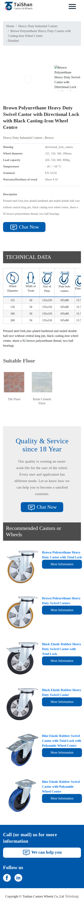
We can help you (46, 852)
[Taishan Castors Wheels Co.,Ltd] (7, 877)
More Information (62, 564)
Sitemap (72, 896)
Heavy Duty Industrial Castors (37, 26)
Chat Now (28, 227)
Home (10, 26)
